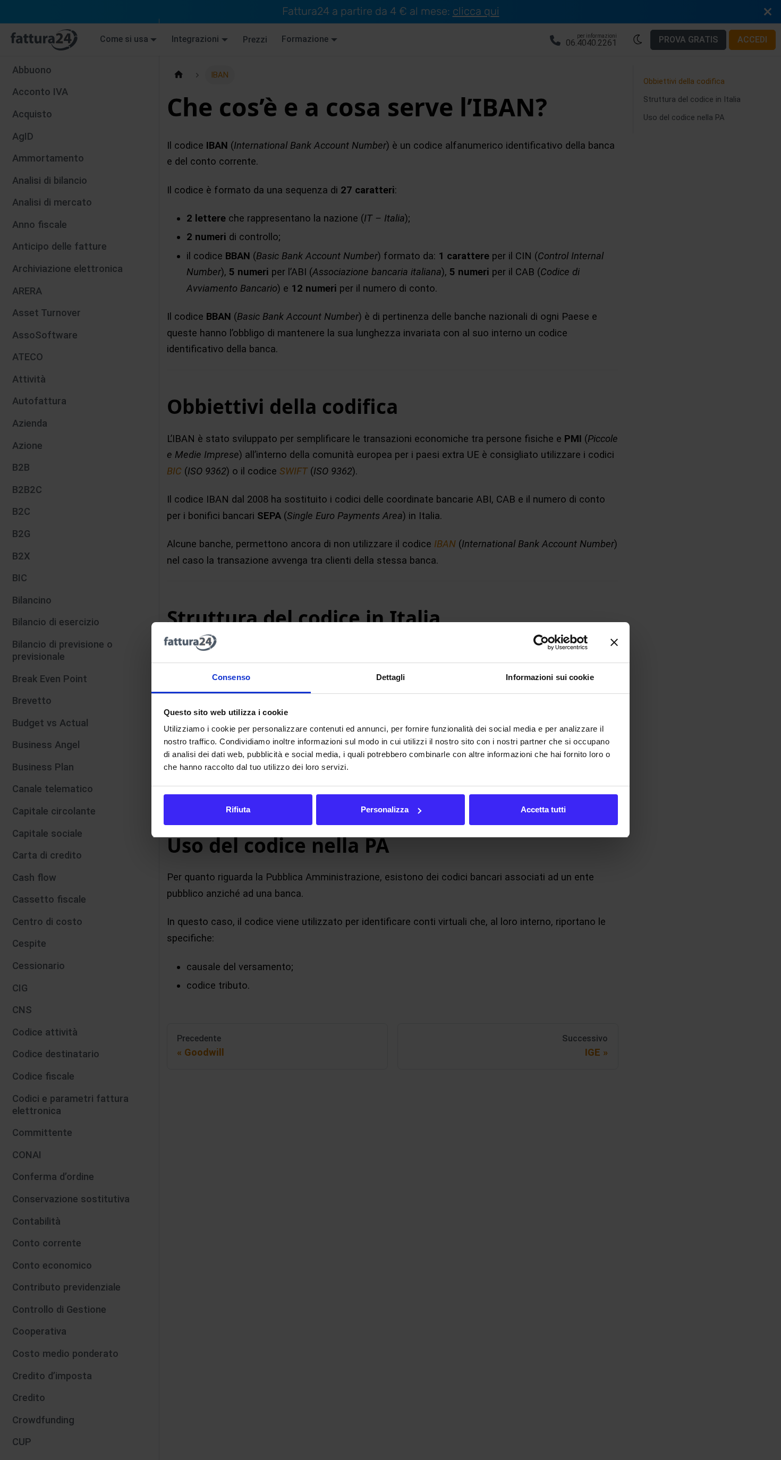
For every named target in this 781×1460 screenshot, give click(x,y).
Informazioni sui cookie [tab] (549, 677)
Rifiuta (238, 809)
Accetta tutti (543, 809)
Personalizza (385, 809)
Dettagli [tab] (390, 677)
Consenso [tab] (231, 677)
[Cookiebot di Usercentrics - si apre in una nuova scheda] (541, 643)
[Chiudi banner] (614, 643)
